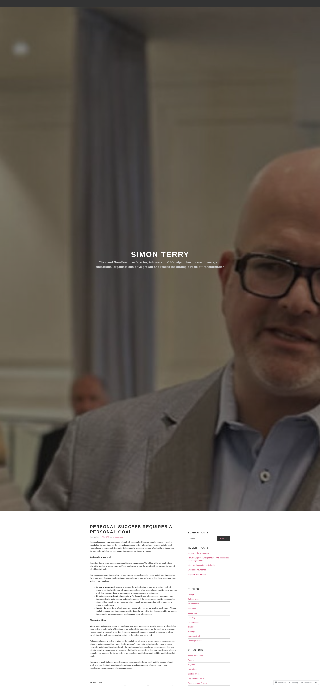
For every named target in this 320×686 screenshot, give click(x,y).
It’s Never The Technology (198, 553)
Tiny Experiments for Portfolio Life (201, 565)
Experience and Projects (197, 683)
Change (191, 594)
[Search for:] (209, 538)
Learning (191, 618)
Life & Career (193, 622)
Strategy (191, 631)
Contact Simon (194, 674)
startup (191, 627)
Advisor (191, 660)
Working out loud (195, 641)
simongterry (118, 537)
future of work (193, 604)
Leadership (192, 613)
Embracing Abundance (197, 570)
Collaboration (193, 599)
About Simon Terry (195, 655)
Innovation (192, 608)
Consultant (192, 669)
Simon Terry (160, 254)
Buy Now (191, 665)
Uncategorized (194, 636)
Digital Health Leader (196, 678)
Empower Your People (197, 574)
